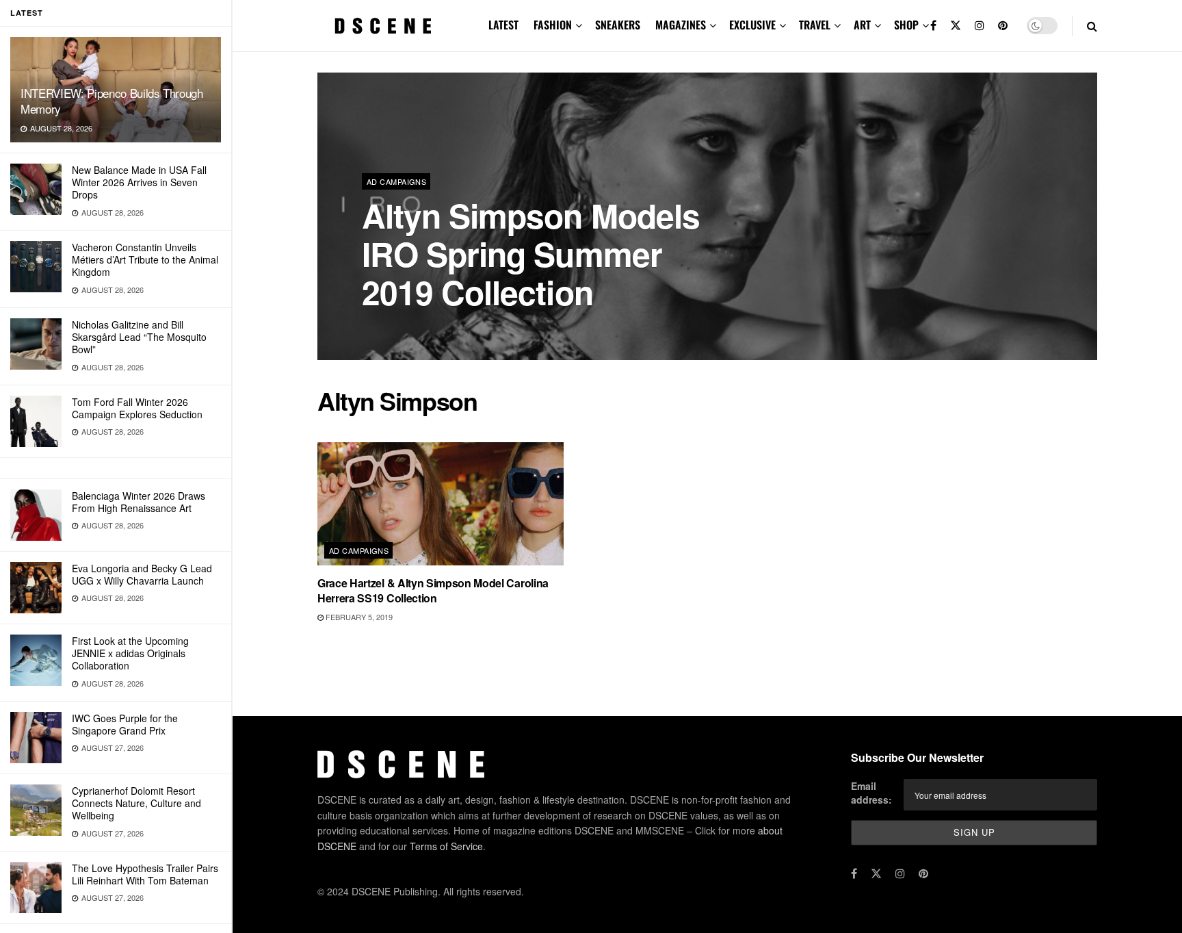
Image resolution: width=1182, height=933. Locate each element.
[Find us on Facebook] (933, 25)
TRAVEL (814, 24)
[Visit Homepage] (383, 26)
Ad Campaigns (396, 181)
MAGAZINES (680, 24)
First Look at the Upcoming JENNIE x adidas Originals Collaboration (130, 653)
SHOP (906, 24)
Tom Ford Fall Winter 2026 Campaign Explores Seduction (137, 408)
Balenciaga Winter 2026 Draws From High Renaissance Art (138, 502)
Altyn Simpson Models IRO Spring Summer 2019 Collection (531, 254)
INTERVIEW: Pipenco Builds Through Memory (112, 100)
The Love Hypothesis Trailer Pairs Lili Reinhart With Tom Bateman (145, 874)
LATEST (503, 24)
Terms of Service (446, 846)
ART (862, 24)
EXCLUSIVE (752, 24)
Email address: (871, 792)
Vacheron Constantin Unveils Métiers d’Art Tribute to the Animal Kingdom (145, 259)
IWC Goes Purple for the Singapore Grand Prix (125, 724)
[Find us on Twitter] (955, 25)
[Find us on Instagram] (979, 25)
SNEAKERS (617, 24)
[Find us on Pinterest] (1003, 25)
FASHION (553, 24)
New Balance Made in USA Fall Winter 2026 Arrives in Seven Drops (139, 182)
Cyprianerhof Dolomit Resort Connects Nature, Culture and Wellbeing (136, 803)
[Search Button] (1092, 25)
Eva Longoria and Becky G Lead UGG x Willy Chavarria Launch (142, 574)
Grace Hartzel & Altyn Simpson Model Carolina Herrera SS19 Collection (433, 590)
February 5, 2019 (358, 616)
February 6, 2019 (446, 327)
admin (385, 328)
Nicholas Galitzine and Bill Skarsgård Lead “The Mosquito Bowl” (139, 337)
